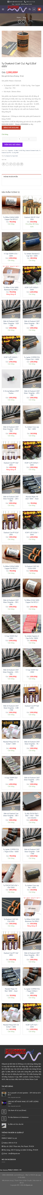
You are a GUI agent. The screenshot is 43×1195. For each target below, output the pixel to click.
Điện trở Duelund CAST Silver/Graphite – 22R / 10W (11, 499)
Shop (24, 17)
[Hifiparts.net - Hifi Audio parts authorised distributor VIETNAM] (16, 9)
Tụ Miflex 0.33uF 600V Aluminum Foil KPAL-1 (11, 288)
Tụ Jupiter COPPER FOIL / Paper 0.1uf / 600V (32, 358)
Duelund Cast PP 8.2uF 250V (11, 534)
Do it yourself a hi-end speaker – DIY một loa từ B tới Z (24, 1094)
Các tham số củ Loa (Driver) (17, 1110)
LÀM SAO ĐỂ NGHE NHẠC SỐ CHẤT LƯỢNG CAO (23, 1102)
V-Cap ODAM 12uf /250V (32, 671)
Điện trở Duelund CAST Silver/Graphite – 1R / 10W (32, 744)
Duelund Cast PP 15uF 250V (32, 707)
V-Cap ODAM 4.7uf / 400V (11, 255)
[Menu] (3, 9)
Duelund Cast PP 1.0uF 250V (11, 464)
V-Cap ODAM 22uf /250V (11, 779)
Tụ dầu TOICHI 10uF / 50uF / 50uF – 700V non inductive (32, 816)
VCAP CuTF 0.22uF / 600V (32, 534)
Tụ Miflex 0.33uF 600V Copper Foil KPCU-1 (32, 601)
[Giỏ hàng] (39, 9)
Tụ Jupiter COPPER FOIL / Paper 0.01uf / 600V (11, 850)
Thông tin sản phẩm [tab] (11, 176)
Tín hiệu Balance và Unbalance (18, 1117)
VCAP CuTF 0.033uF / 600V (32, 464)
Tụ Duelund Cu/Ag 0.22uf (11, 156)
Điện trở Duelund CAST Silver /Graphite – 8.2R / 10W (11, 323)
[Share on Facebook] (7, 164)
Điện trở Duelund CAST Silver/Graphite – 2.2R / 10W (11, 429)
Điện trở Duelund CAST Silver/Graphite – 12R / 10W (32, 955)
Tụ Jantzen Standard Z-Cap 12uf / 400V (32, 255)
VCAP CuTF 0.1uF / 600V (32, 1026)
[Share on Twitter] (10, 164)
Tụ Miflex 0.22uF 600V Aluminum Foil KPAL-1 (32, 920)
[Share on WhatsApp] (3, 164)
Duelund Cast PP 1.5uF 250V (11, 954)
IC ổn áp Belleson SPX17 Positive (11, 392)
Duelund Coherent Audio (32, 150)
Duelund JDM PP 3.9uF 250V (31, 218)
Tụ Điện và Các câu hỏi (15, 1124)
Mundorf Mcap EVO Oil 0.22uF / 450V (11, 743)
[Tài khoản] (34, 9)
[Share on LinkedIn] (21, 164)
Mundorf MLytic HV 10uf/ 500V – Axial (11, 990)
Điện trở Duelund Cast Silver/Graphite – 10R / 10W (11, 816)
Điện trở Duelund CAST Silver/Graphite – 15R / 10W (32, 323)
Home (19, 17)
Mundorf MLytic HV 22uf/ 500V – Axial (31, 498)
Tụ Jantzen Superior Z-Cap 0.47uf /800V (32, 637)
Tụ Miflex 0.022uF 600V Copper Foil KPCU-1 (11, 567)
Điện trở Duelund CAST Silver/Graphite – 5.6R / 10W (32, 851)
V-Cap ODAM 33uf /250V (11, 637)
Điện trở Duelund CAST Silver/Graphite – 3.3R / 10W (11, 672)
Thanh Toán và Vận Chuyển (23, 1180)
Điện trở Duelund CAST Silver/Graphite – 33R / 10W (11, 602)
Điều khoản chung (7, 1180)
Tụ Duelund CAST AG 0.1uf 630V (11, 920)
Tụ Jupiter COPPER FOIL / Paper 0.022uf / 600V (32, 991)
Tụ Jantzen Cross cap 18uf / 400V (32, 428)
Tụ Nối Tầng (22, 150)
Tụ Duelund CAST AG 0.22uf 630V (32, 567)
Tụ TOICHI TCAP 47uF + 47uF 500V (11, 886)
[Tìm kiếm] (30, 9)
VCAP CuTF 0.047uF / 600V (11, 358)
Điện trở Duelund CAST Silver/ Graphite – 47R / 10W (32, 393)
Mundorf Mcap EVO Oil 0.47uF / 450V (11, 1026)
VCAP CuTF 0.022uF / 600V (32, 288)
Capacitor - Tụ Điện (13, 150)
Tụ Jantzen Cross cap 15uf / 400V (32, 886)
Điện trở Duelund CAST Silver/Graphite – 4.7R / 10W (32, 780)
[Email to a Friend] (14, 164)
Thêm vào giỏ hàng (12, 144)
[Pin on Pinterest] (18, 164)
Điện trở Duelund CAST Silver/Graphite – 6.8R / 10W (11, 708)
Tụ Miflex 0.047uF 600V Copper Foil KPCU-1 (11, 218)
